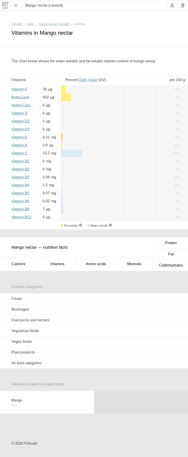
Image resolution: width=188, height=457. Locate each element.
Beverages (20, 309)
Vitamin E (19, 137)
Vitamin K (19, 145)
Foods (16, 299)
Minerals (134, 264)
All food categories (26, 363)
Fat (171, 254)
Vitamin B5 (20, 193)
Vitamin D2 (20, 121)
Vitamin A (19, 89)
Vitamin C (19, 153)
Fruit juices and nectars (30, 320)
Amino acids (96, 264)
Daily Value (88, 80)
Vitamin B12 (21, 217)
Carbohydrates (171, 265)
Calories (18, 264)
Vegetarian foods (25, 331)
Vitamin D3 (20, 129)
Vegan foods (21, 341)
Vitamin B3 (20, 177)
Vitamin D (19, 113)
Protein (171, 243)
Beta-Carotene (23, 97)
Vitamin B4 (20, 185)
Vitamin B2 (20, 169)
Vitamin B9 (20, 209)
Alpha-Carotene (24, 105)
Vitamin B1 (20, 161)
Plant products (23, 352)
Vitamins (57, 264)
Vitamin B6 (20, 201)
